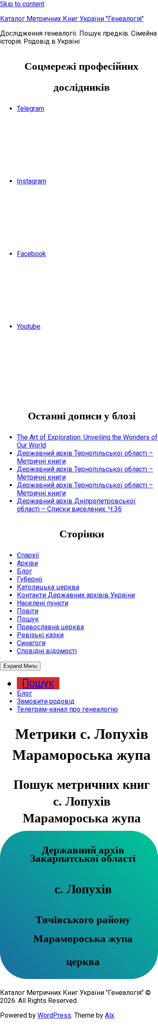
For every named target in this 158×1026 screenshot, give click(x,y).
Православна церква (50, 627)
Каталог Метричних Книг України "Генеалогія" (72, 19)
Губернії (30, 579)
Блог (24, 571)
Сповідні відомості (47, 651)
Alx (109, 1015)
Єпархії (28, 555)
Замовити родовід (46, 701)
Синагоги (31, 643)
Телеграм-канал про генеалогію (67, 709)
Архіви (27, 563)
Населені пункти (42, 603)
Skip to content (22, 4)
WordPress (54, 1015)
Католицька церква (48, 587)
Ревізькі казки (40, 635)
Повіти (27, 611)
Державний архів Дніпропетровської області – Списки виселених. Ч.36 (76, 505)
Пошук (28, 619)
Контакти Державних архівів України (76, 595)
